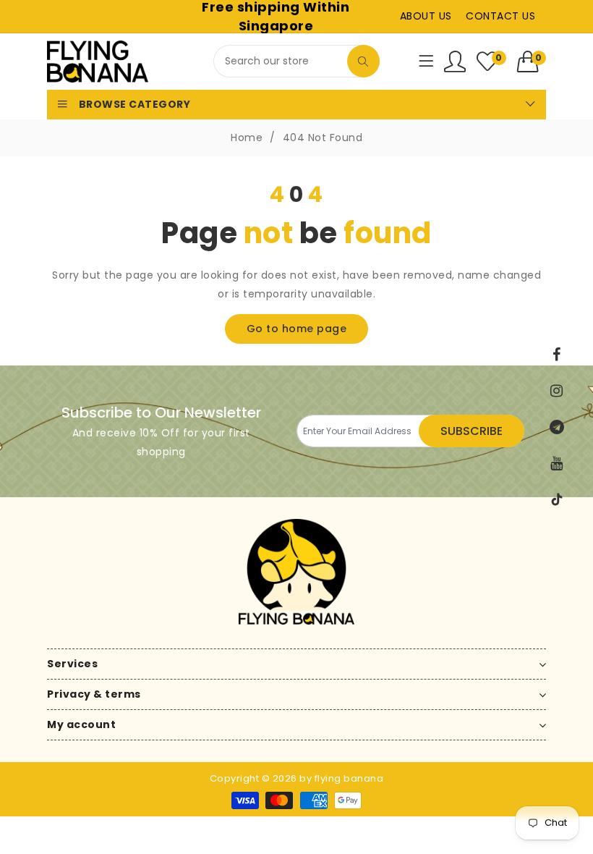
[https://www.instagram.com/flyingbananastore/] (556, 390)
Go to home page (297, 328)
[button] (532, 61)
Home (247, 137)
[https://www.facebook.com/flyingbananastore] (556, 354)
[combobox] (296, 61)
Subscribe (471, 431)
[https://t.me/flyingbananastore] (556, 427)
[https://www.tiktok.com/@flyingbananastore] (556, 499)
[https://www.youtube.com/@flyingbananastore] (556, 463)
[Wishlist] (455, 61)
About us (426, 16)
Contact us (500, 16)
